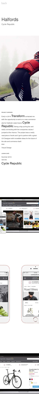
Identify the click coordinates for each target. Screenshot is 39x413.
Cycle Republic (12, 163)
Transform (18, 116)
